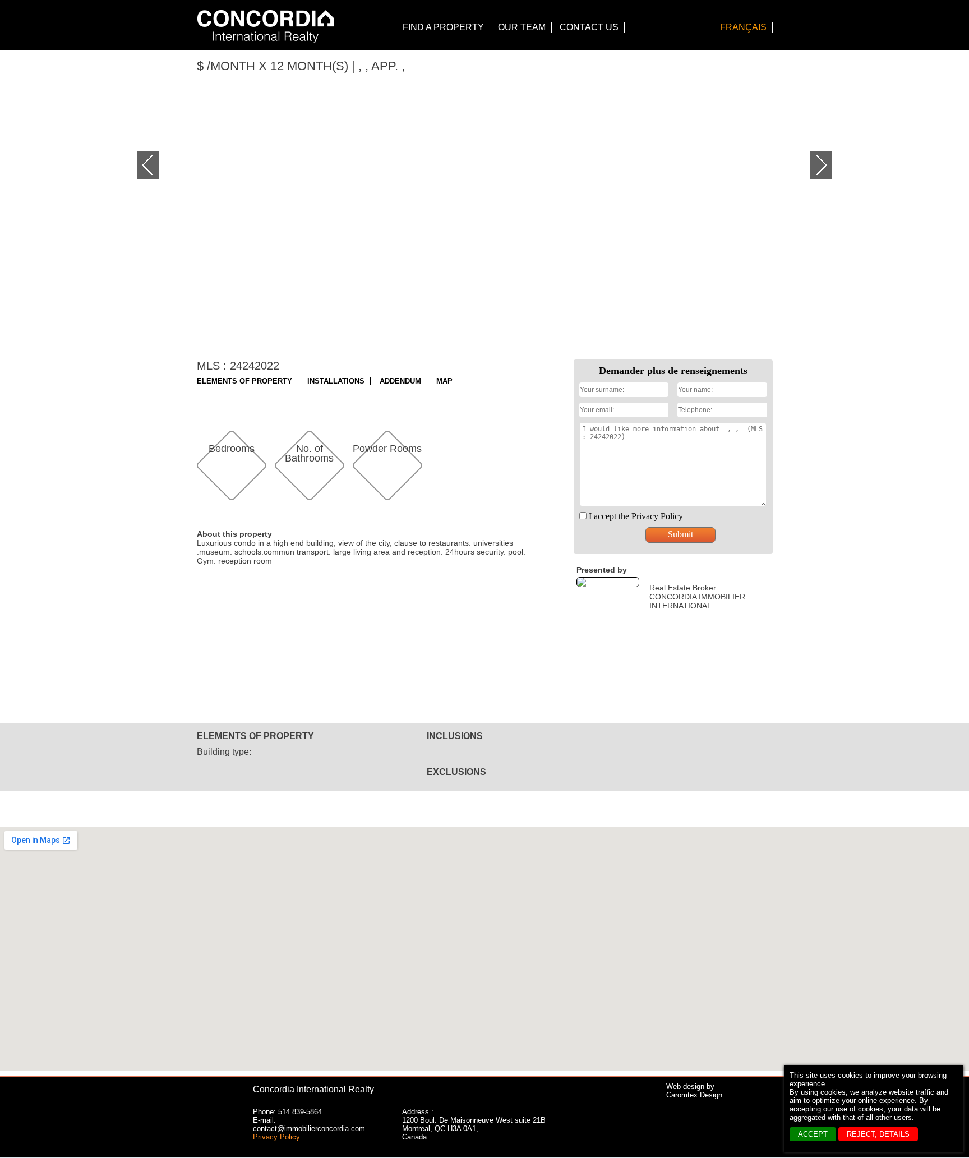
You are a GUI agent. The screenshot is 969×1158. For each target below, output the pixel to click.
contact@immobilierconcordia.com (309, 1128)
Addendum (400, 381)
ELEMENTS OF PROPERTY (244, 381)
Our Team (522, 27)
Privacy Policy (276, 1137)
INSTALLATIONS (335, 381)
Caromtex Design (694, 1095)
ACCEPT (813, 1134)
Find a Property (443, 27)
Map (444, 381)
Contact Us (589, 27)
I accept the (635, 516)
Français (743, 27)
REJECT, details (878, 1134)
